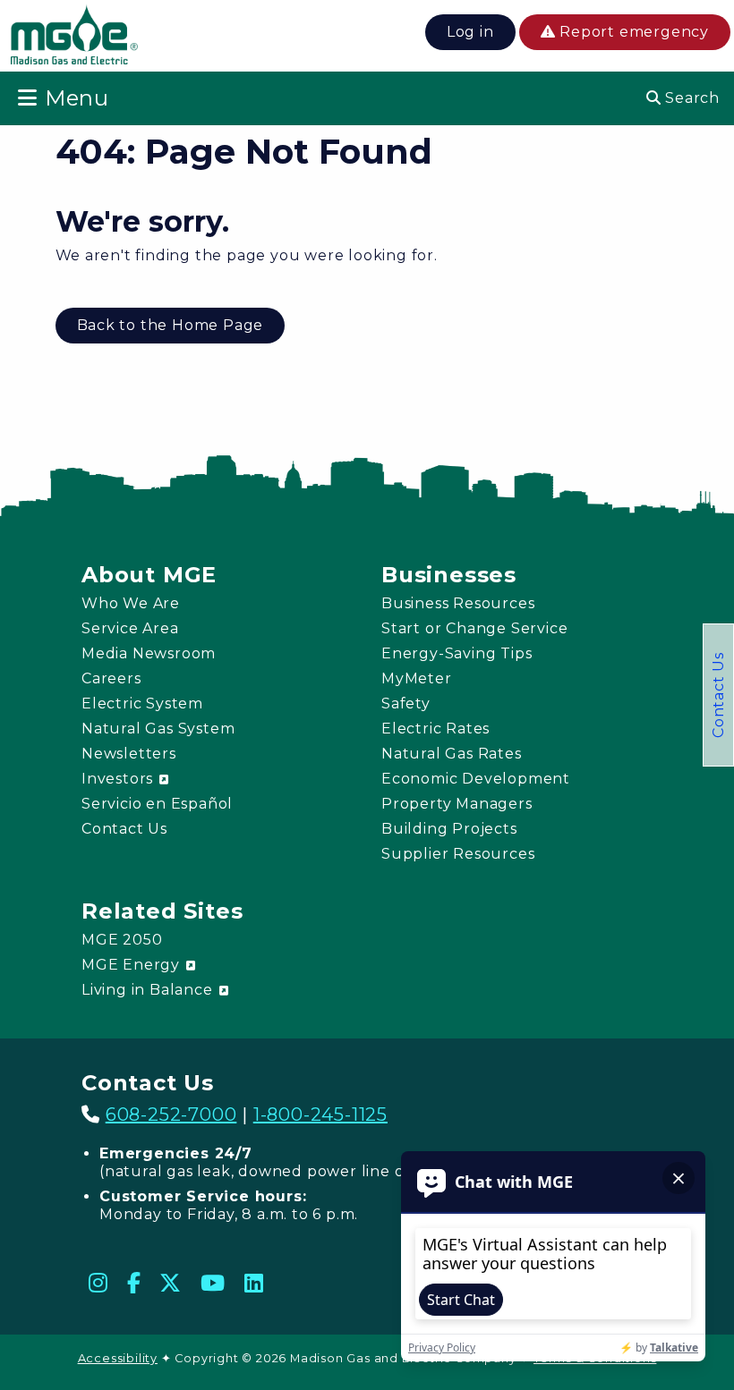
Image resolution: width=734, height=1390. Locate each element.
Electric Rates (435, 728)
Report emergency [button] (632, 31)
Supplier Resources (457, 853)
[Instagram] (98, 1282)
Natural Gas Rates (451, 753)
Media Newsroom (148, 653)
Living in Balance (149, 989)
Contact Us (718, 695)
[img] (74, 38)
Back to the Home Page (170, 325)
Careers (111, 678)
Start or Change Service (474, 628)
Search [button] (690, 97)
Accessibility (118, 1358)
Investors (119, 778)
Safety (406, 703)
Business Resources (457, 603)
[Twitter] (170, 1282)
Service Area (130, 628)
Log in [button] (470, 31)
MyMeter (416, 678)
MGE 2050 (121, 939)
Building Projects (449, 828)
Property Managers (457, 803)
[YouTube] (213, 1282)
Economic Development (475, 778)
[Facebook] (134, 1282)
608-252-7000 (171, 1114)
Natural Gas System (158, 728)
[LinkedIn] (254, 1282)
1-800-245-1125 (320, 1114)
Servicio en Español (157, 803)
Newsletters (128, 753)
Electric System (142, 703)
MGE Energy (132, 964)
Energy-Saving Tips (456, 653)
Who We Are (130, 603)
